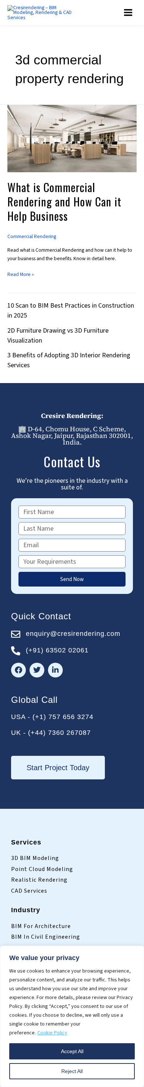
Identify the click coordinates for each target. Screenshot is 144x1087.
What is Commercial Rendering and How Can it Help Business (64, 201)
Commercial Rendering (31, 236)
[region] (72, 1016)
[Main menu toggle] (128, 12)
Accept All (72, 1051)
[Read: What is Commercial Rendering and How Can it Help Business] (72, 138)
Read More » (20, 274)
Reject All (72, 1071)
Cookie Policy (52, 1033)
